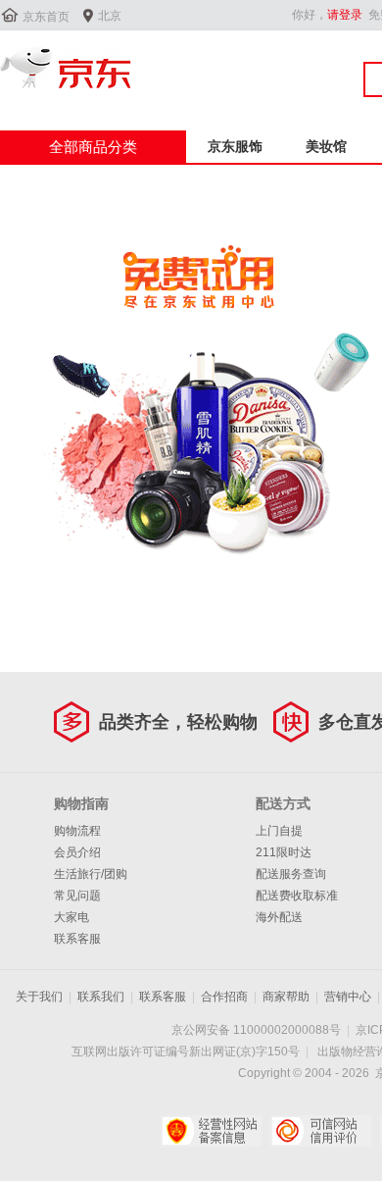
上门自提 (279, 831)
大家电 (71, 917)
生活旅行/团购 (90, 874)
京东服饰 (235, 146)
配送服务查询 (291, 874)
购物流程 (77, 831)
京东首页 (46, 17)
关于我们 (39, 996)
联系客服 (77, 939)
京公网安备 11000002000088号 (256, 1030)
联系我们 (100, 996)
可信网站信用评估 (320, 1131)
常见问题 (77, 895)
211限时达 (283, 852)
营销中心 (347, 996)
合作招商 (224, 996)
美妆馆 (326, 146)
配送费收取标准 (297, 895)
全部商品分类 (93, 146)
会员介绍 (77, 852)
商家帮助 (286, 996)
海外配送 (279, 917)
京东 (65, 67)
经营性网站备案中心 (211, 1131)
